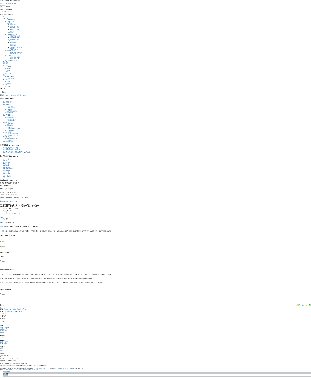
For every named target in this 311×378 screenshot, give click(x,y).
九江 (16, 370)
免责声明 (35, 370)
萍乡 (13, 370)
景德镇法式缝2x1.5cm (10, 311)
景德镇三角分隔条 (14, 26)
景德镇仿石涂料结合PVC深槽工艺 (11, 148)
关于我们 (5, 80)
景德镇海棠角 (9, 32)
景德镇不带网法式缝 (15, 57)
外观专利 (8, 68)
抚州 (31, 370)
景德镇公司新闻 (10, 76)
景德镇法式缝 (9, 55)
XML (15, 3)
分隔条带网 (6, 165)
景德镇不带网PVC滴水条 (16, 52)
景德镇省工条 (13, 31)
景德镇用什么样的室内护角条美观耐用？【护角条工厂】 (17, 153)
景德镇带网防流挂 (14, 37)
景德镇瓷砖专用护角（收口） (17, 47)
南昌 (7, 370)
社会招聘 (8, 73)
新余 (18, 370)
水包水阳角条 (6, 173)
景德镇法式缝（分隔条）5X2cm (13, 309)
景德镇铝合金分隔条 (15, 29)
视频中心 (5, 63)
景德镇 (10, 370)
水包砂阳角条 (6, 162)
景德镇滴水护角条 (14, 39)
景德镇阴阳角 (13, 44)
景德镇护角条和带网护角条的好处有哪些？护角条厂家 (16, 151)
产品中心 (5, 18)
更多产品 (2, 332)
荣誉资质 (5, 65)
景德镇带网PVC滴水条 (15, 54)
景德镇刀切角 (13, 45)
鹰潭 (21, 370)
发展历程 (8, 83)
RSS (12, 3)
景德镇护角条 (13, 42)
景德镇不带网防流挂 (15, 36)
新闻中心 (5, 75)
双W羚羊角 (6, 164)
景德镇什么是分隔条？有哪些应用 (11, 149)
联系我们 (5, 84)
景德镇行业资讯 (10, 78)
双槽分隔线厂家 (7, 159)
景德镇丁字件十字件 (11, 60)
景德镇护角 (9, 41)
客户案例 (5, 62)
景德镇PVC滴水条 (10, 50)
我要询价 (2, 217)
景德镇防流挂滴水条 (11, 34)
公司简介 (8, 81)
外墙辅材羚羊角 (7, 167)
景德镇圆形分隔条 (14, 28)
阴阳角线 (5, 160)
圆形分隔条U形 (7, 177)
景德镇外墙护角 (64, 368)
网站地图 (8, 3)
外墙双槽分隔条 (7, 175)
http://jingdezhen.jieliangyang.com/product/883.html (19, 308)
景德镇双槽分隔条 (11, 20)
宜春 (29, 370)
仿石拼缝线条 (6, 170)
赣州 (24, 370)
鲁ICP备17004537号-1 (41, 368)
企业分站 (2, 3)
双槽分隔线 (6, 172)
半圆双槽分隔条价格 (8, 169)
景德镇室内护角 (14, 49)
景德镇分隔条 (9, 23)
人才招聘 (5, 71)
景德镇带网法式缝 (14, 58)
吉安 (26, 370)
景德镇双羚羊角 (10, 21)
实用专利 (8, 70)
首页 (4, 16)
